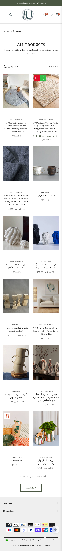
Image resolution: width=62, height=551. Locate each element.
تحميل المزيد (30, 488)
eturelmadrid (16, 457)
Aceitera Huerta (16, 460)
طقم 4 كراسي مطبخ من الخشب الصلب (16, 329)
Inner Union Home (16, 119)
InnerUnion (45, 192)
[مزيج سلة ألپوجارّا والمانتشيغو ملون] (46, 428)
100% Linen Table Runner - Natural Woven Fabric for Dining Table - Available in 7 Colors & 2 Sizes (16, 200)
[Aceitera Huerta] (16, 428)
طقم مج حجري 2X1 (45, 195)
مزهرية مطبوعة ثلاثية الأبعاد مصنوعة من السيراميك (46, 266)
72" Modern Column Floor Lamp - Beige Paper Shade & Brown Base (45, 331)
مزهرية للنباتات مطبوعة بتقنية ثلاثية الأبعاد (16, 266)
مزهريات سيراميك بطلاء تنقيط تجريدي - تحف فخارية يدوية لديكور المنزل (46, 397)
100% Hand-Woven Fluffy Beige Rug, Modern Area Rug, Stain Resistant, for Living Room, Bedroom (45, 127)
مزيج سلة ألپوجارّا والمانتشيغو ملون (45, 462)
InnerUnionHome (16, 261)
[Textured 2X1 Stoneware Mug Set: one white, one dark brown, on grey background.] (46, 163)
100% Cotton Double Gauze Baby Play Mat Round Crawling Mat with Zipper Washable (16, 127)
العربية (51, 540)
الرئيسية (6, 31)
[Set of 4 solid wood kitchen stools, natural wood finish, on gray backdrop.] (16, 296)
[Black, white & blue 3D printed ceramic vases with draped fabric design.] (46, 233)
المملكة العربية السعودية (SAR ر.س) (24, 540)
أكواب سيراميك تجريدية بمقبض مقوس (16, 396)
